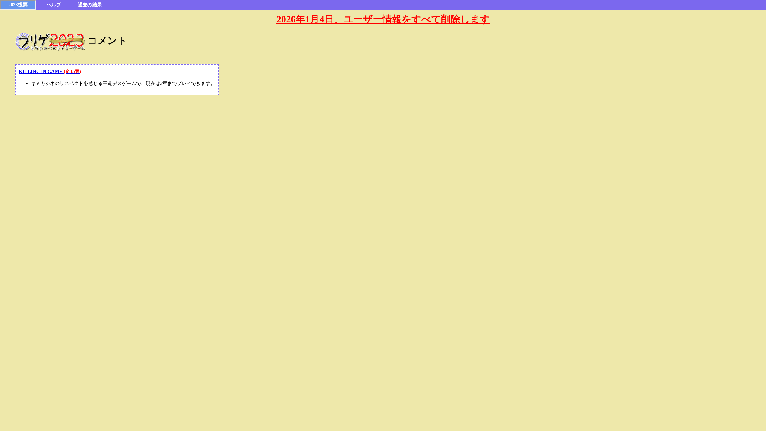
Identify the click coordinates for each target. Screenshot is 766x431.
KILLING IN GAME (50, 71)
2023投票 (18, 4)
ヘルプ (54, 4)
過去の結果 (90, 4)
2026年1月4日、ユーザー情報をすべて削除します (383, 19)
